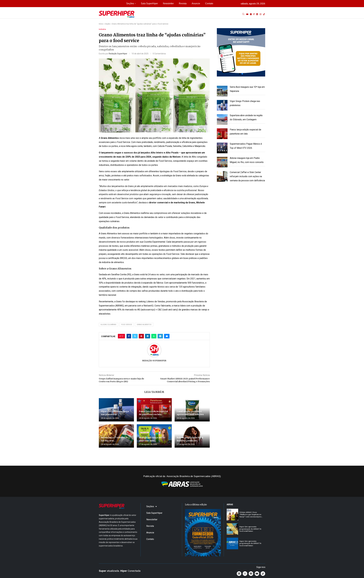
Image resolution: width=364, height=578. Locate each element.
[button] (241, 52)
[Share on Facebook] (129, 336)
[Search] (243, 14)
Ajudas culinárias (108, 324)
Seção (107, 24)
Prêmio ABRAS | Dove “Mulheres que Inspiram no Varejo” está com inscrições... (251, 514)
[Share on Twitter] (135, 336)
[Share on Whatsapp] (153, 336)
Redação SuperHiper (118, 53)
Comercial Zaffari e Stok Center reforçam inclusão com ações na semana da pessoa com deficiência (247, 176)
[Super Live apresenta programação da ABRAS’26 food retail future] (232, 529)
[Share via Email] (166, 336)
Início (101, 24)
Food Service (126, 324)
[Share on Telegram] (160, 336)
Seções (130, 3)
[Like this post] (122, 336)
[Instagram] (260, 14)
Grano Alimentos (144, 324)
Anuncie (196, 3)
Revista (183, 3)
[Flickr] (251, 14)
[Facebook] (254, 14)
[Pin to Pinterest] (141, 336)
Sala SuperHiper (149, 3)
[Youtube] (247, 14)
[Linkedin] (257, 14)
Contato (209, 3)
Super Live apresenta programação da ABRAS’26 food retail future (250, 529)
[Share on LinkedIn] (147, 336)
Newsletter (168, 3)
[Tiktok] (264, 14)
